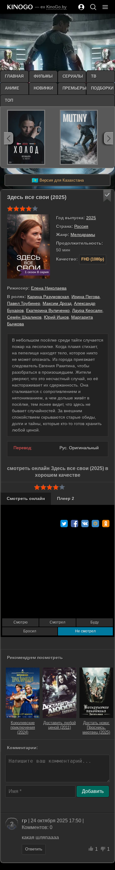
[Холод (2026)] (26, 137)
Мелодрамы (83, 234)
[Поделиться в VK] (85, 523)
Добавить (93, 791)
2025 (91, 217)
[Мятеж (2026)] (79, 137)
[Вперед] (108, 138)
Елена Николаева (49, 288)
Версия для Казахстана (58, 180)
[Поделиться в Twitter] (64, 523)
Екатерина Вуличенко (48, 310)
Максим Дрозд (57, 303)
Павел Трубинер (23, 303)
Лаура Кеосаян (87, 310)
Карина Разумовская (48, 296)
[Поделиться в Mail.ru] (95, 523)
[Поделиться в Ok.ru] (105, 523)
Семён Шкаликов (24, 317)
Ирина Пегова (85, 296)
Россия (81, 226)
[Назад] (8, 138)
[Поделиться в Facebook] (74, 523)
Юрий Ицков (56, 317)
